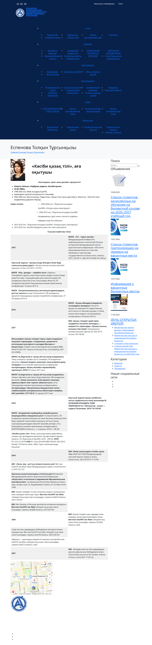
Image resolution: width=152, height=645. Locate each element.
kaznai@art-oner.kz (119, 601)
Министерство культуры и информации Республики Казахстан (125, 338)
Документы (53, 50)
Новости (118, 366)
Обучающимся (87, 81)
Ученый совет (73, 37)
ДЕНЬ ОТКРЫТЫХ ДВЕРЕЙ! (124, 321)
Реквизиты (113, 87)
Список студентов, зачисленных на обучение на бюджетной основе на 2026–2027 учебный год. (125, 206)
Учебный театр (72, 58)
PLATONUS (52, 93)
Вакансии (53, 53)
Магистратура (52, 74)
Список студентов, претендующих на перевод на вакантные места (124, 250)
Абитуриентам (87, 65)
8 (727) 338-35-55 (118, 608)
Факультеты (73, 35)
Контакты (113, 35)
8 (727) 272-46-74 (62, 572)
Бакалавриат (52, 72)
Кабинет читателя (113, 132)
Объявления (119, 368)
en (25, 4)
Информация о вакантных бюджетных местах (125, 287)
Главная (14, 152)
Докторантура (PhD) (73, 72)
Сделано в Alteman (133, 643)
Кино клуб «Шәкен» (113, 90)
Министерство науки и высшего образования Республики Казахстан (124, 330)
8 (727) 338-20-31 (107, 572)
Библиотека (88, 120)
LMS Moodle (52, 95)
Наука (87, 102)
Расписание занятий (73, 87)
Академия (88, 44)
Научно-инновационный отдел (73, 111)
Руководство (52, 35)
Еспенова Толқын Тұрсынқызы (31, 152)
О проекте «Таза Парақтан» (126, 343)
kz (18, 4)
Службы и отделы (52, 37)
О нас (87, 28)
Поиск (120, 4)
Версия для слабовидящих (104, 4)
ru (21, 4)
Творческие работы (72, 56)
